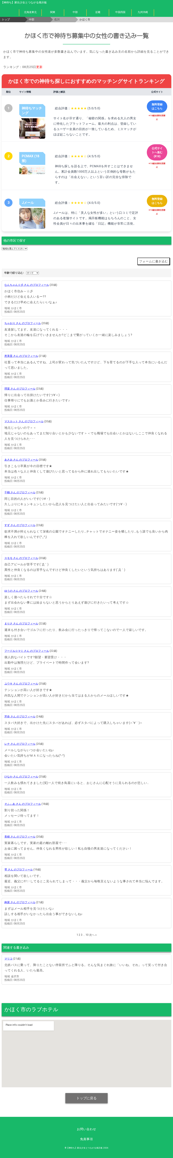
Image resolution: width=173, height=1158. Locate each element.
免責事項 (86, 1139)
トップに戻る (86, 1098)
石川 (57, 19)
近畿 (97, 12)
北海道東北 (30, 12)
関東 (52, 12)
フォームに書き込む (153, 261)
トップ (6, 19)
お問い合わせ (86, 1129)
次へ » (93, 934)
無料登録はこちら (157, 106)
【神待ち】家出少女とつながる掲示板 (24, 2)
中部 (75, 12)
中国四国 (120, 12)
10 (87, 934)
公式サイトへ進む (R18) (157, 152)
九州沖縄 (143, 12)
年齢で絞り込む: (14, 272)
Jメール (28, 203)
